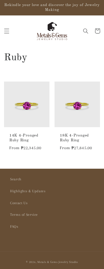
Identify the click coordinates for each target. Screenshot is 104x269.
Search (15, 179)
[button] (6, 31)
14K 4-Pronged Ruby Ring (23, 137)
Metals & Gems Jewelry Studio (57, 262)
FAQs (14, 226)
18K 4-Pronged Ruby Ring (74, 137)
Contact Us (19, 203)
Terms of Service (24, 215)
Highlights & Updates (28, 191)
